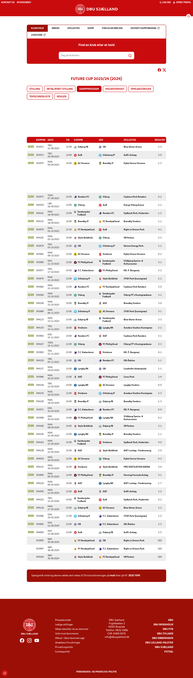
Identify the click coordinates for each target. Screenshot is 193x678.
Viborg (106, 197)
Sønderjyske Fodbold (83, 213)
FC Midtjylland (85, 262)
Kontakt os (8, 3)
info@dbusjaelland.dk (117, 637)
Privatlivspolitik (64, 647)
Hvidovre (107, 254)
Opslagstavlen (141, 89)
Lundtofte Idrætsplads (135, 369)
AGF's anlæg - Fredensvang (137, 451)
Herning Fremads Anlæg (136, 475)
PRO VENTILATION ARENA (137, 467)
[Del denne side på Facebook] (159, 70)
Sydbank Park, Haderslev (136, 213)
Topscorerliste (39, 97)
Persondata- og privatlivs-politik (96, 672)
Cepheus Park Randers (135, 197)
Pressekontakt (63, 620)
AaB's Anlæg (130, 155)
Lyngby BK (108, 328)
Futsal (168, 652)
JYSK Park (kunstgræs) (135, 279)
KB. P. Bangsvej (131, 271)
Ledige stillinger (64, 625)
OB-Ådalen (129, 361)
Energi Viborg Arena (134, 205)
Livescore (36, 35)
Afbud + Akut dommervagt (69, 638)
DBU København (162, 638)
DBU (170, 620)
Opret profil (183, 3)
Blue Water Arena (133, 147)
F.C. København (86, 271)
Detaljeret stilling (60, 89)
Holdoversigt (114, 89)
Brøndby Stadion (132, 222)
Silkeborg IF (109, 155)
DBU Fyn (168, 629)
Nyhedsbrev (24, 3)
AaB (80, 155)
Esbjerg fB (83, 147)
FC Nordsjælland (111, 222)
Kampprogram (89, 89)
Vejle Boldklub (85, 238)
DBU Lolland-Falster (159, 643)
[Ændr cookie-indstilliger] (4, 673)
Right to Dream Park (134, 230)
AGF (105, 303)
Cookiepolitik (62, 652)
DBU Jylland (165, 634)
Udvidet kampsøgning (143, 28)
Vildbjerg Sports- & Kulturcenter (133, 262)
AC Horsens (83, 163)
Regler (61, 97)
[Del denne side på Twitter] (164, 70)
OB (104, 147)
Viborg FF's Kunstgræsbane (137, 295)
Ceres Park (129, 377)
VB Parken (129, 238)
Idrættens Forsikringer (67, 643)
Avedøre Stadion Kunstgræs (138, 328)
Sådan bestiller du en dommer (71, 629)
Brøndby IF (108, 163)
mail (112, 575)
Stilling (34, 89)
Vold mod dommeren (67, 634)
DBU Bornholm (163, 625)
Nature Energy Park (133, 246)
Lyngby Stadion (131, 385)
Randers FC (83, 197)
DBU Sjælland (164, 647)
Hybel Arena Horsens (134, 163)
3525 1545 (134, 575)
